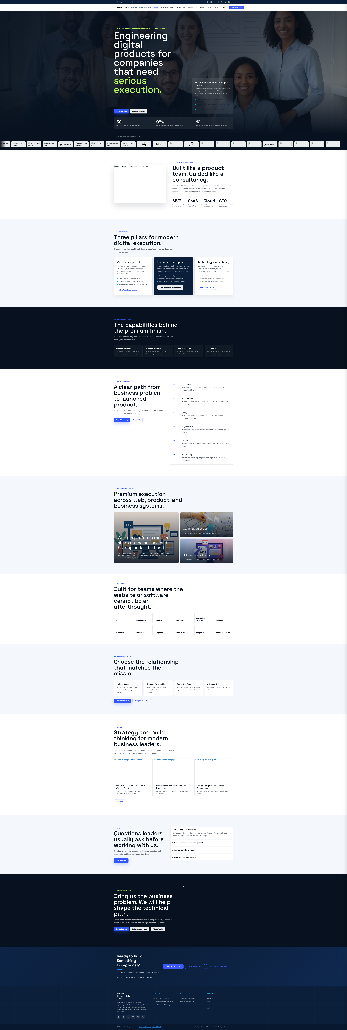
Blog (216, 7)
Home (156, 7)
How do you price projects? (184, 850)
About (210, 7)
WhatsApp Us (158, 929)
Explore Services (138, 111)
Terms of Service (206, 1027)
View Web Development (128, 290)
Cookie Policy (218, 1027)
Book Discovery (122, 420)
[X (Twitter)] (229, 2)
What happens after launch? (185, 857)
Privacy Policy (195, 1027)
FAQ (208, 1008)
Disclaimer (227, 1027)
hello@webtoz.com (124, 2)
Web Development (167, 7)
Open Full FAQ (121, 860)
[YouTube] (221, 2)
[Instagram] (214, 2)
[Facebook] (218, 2)
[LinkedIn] (211, 2)
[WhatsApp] (207, 2)
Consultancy (192, 7)
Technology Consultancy (188, 998)
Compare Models (141, 701)
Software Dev (180, 7)
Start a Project (235, 7)
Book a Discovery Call (187, 1001)
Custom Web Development (161, 998)
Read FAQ (136, 420)
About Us (210, 998)
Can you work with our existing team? (188, 843)
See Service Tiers (122, 701)
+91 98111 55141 (138, 2)
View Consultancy (207, 287)
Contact (223, 7)
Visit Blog (119, 801)
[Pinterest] (225, 2)
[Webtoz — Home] (124, 996)
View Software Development (170, 287)
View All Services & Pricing (161, 1005)
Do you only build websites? (185, 829)
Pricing (202, 7)
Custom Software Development (163, 1001)
